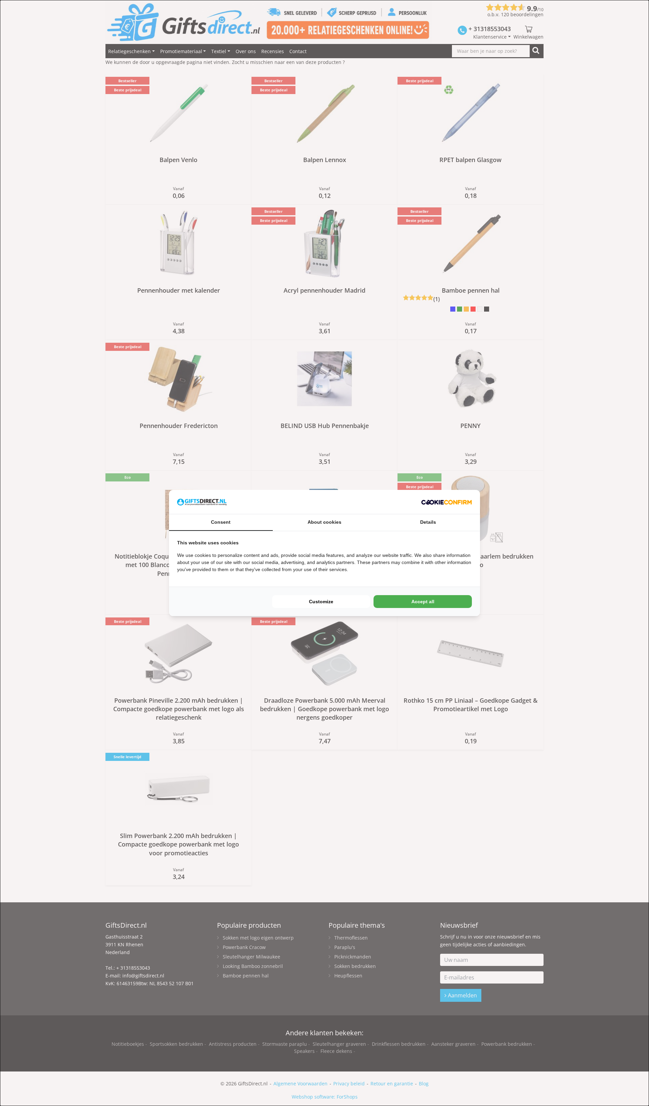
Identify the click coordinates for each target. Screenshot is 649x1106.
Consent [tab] (221, 522)
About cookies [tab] (324, 522)
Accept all (422, 601)
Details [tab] (428, 522)
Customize (321, 601)
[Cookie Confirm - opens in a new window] (446, 502)
